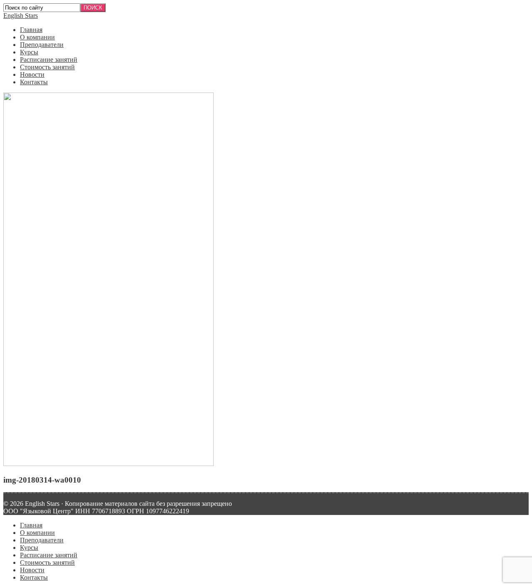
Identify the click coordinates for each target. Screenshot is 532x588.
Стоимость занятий (47, 67)
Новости (32, 74)
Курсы (29, 52)
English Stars (20, 15)
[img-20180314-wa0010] (108, 463)
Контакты (34, 81)
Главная (31, 29)
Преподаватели (42, 44)
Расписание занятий (48, 59)
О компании (37, 37)
